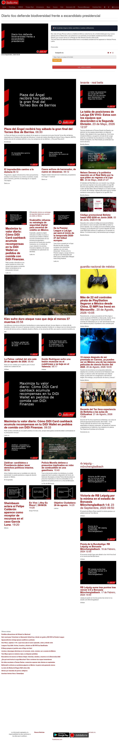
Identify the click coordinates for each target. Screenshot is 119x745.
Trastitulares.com (57, 739)
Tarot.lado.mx (91, 732)
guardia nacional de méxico (97, 266)
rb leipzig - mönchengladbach (91, 464)
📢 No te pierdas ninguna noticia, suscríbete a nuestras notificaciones (73, 28)
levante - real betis (91, 82)
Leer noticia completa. (84, 67)
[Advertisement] (40, 198)
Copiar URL (57, 60)
